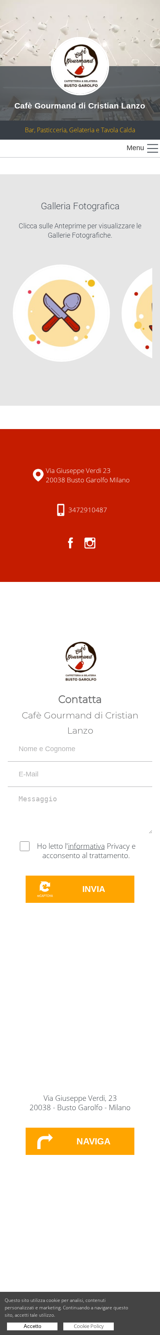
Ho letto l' (52, 846)
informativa (86, 846)
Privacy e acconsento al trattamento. (89, 850)
